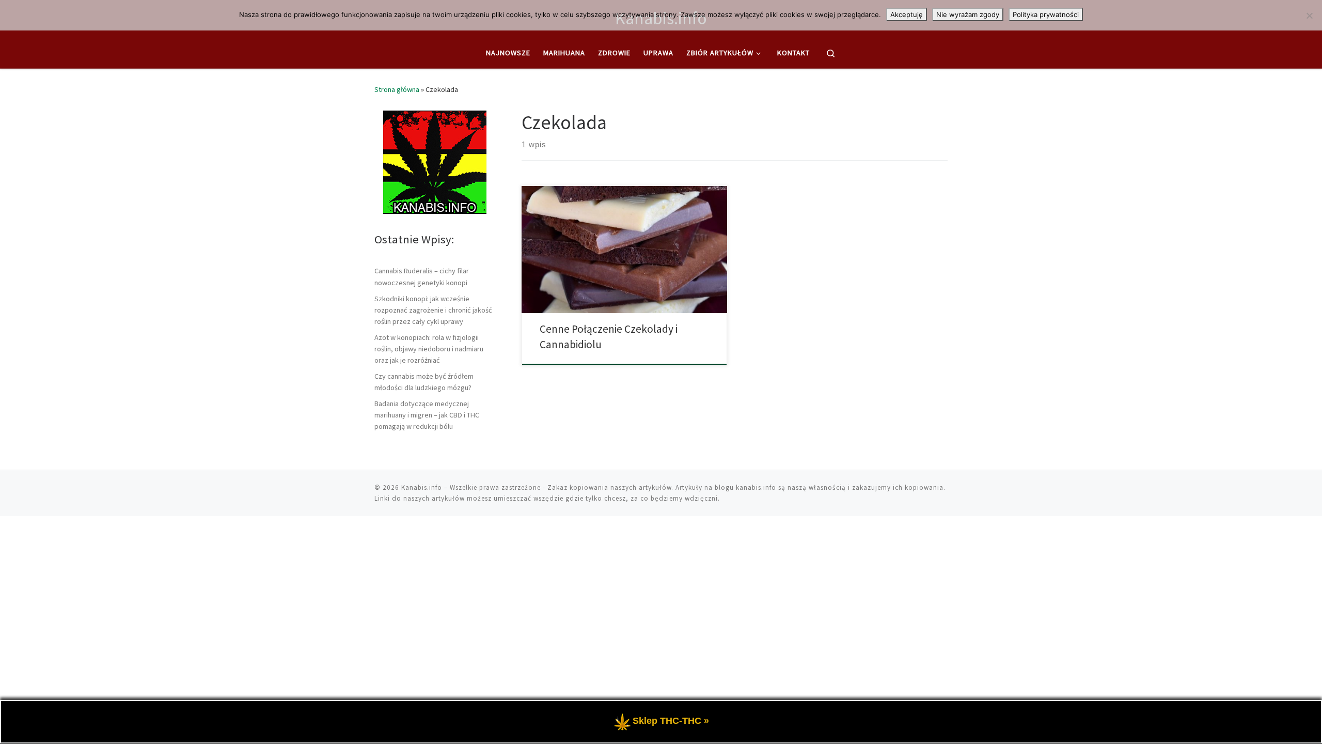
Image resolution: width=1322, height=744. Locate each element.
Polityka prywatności (1046, 14)
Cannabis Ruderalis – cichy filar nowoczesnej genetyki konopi (421, 276)
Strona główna (396, 89)
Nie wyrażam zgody (967, 14)
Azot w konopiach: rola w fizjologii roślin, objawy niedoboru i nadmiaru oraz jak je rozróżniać (428, 349)
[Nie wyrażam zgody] (1309, 15)
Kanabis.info (421, 487)
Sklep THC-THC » (671, 721)
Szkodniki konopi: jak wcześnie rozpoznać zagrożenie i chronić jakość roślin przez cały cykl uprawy (433, 310)
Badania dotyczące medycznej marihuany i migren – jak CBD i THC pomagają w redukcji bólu (426, 415)
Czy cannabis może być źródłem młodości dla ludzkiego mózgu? (424, 381)
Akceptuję (906, 14)
